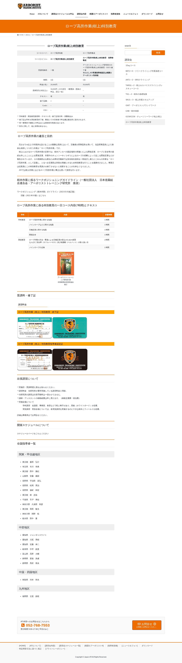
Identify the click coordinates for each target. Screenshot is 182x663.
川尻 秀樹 (34, 540)
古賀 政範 (34, 596)
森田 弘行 (34, 462)
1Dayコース (131, 65)
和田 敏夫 (34, 509)
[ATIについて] (35, 646)
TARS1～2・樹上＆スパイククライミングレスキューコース (144, 86)
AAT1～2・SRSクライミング (138, 80)
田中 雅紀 (34, 471)
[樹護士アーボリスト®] (94, 646)
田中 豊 (33, 518)
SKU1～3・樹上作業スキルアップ (140, 100)
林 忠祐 (33, 495)
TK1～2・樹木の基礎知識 (136, 94)
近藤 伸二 (34, 544)
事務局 (25, 415)
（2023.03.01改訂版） (67, 192)
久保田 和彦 (37, 504)
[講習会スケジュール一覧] (70, 646)
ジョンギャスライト (38, 535)
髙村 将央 (34, 563)
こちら (43, 195)
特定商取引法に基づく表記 (30, 649)
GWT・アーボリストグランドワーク (141, 105)
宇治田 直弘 (35, 481)
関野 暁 (35, 514)
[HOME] (22, 646)
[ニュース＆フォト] (130, 646)
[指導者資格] (113, 646)
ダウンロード (147, 646)
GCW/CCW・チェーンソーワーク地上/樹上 (144, 116)
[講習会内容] (50, 646)
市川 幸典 (34, 467)
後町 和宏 (34, 490)
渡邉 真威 (34, 558)
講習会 (128, 59)
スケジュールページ (25, 433)
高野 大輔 (34, 554)
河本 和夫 (34, 580)
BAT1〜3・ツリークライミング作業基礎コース (144, 72)
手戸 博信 (34, 500)
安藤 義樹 (34, 476)
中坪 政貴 (34, 549)
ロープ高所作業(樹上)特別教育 (138, 122)
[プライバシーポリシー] (55, 649)
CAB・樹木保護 (132, 111)
